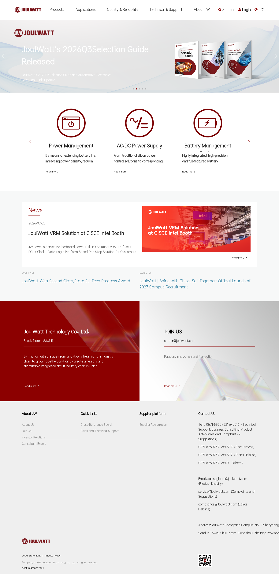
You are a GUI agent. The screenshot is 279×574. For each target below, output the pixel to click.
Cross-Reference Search (97, 424)
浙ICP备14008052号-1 (33, 568)
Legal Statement (32, 555)
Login (246, 9)
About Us (28, 424)
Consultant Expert (34, 443)
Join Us (27, 431)
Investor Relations (34, 437)
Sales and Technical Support (100, 431)
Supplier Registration (153, 424)
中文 (260, 9)
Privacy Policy (53, 555)
